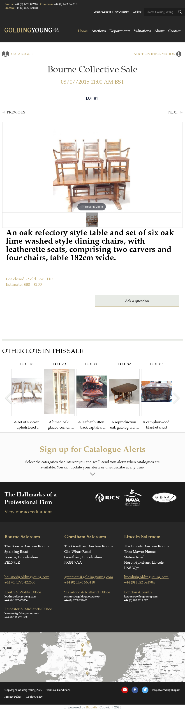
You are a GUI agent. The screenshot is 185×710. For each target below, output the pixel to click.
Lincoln (9, 8)
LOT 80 (91, 396)
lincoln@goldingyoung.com (146, 577)
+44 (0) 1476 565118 (65, 4)
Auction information (155, 54)
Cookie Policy (34, 696)
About (159, 31)
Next (173, 112)
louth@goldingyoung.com (20, 596)
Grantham (46, 4)
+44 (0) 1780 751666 (75, 600)
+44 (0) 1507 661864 (16, 600)
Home (83, 31)
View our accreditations (28, 511)
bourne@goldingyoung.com (27, 577)
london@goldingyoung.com (141, 596)
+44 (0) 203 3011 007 (136, 600)
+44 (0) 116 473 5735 (16, 617)
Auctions (98, 31)
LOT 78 (26, 396)
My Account (122, 12)
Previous (16, 112)
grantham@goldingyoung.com (88, 577)
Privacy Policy (13, 696)
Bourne (9, 4)
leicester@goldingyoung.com (22, 613)
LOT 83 (157, 396)
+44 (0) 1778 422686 (26, 4)
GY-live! (137, 12)
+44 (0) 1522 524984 (26, 8)
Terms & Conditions (58, 690)
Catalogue (21, 54)
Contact (174, 31)
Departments (119, 31)
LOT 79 (59, 396)
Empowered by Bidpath (166, 690)
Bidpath (91, 707)
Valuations (142, 31)
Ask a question (137, 301)
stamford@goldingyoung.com (82, 596)
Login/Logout (102, 12)
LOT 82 (124, 396)
